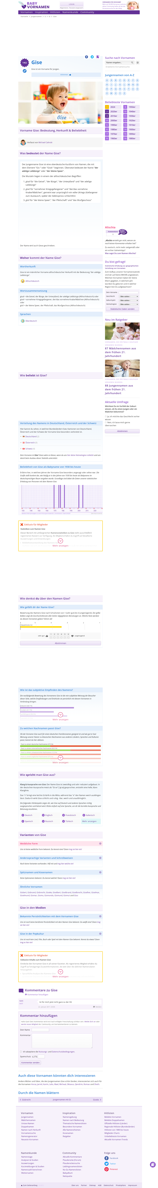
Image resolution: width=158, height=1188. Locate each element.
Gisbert (23, 892)
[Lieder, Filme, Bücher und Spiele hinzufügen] (100, 934)
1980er (113, 129)
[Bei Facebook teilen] (86, 57)
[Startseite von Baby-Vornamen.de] (33, 8)
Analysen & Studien (29, 1160)
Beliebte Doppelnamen (114, 1120)
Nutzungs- (43, 1051)
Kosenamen (68, 1133)
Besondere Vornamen (72, 1126)
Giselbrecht (77, 892)
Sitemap (92, 1185)
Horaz (33, 1084)
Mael (56, 1084)
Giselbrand (66, 892)
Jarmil (39, 1084)
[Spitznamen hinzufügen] (100, 872)
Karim (45, 1084)
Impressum (132, 1185)
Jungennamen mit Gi (62, 1099)
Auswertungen (27, 1163)
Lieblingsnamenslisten (72, 1166)
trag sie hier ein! (75, 849)
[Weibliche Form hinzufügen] (100, 843)
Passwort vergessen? (76, 8)
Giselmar (95, 892)
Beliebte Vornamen (112, 1117)
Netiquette (67, 1176)
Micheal (62, 1084)
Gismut (66, 895)
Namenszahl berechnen (31, 1169)
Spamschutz (25, 1056)
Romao (87, 1084)
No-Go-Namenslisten (72, 1169)
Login (71, 4)
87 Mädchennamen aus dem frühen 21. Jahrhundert (120, 352)
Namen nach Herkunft (31, 1130)
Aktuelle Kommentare (72, 1157)
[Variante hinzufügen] (100, 858)
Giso (76, 895)
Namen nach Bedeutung (73, 1120)
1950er (132, 107)
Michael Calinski (45, 142)
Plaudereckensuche (71, 1163)
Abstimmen (60, 643)
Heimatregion (111, 304)
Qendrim (79, 1084)
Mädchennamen (28, 1120)
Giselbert (57, 892)
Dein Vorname (111, 292)
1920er (132, 120)
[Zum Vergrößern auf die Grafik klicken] (60, 499)
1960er (113, 138)
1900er (132, 129)
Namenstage (26, 1157)
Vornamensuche (28, 1133)
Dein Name (25, 1030)
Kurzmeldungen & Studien (32, 1166)
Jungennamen (27, 1117)
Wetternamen (27, 1173)
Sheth (96, 1084)
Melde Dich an (90, 1021)
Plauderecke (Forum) (72, 1160)
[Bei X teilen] (92, 57)
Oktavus (70, 1084)
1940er (132, 111)
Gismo (40, 895)
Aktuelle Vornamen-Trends (116, 1139)
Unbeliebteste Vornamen (115, 1136)
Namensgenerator (29, 1136)
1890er (132, 134)
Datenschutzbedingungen (63, 1051)
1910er (132, 125)
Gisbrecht (41, 892)
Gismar (34, 895)
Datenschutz (108, 1185)
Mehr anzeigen (89, 821)
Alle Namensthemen (72, 1130)
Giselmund (25, 895)
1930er (132, 116)
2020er (113, 111)
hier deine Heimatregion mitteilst (80, 455)
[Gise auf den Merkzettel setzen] (97, 57)
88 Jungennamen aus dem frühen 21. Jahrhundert (119, 389)
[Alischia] (116, 236)
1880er (132, 138)
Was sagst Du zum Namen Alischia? (120, 253)
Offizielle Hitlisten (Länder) (115, 1123)
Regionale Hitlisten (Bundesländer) (119, 1126)
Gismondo (49, 895)
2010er (113, 116)
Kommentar (25, 1035)
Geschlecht (110, 296)
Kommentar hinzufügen (38, 994)
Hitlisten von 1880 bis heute (116, 1130)
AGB (99, 1185)
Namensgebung (70, 1117)
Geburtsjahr (111, 300)
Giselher (86, 892)
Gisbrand (32, 892)
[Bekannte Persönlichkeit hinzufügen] (100, 916)
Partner (84, 1185)
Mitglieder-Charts (112, 1133)
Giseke (49, 892)
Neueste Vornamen (29, 1139)
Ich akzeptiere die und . (49, 1051)
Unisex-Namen (27, 1123)
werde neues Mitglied (29, 1024)
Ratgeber (67, 1136)
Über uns (75, 1185)
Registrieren (64, 8)
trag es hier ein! (26, 942)
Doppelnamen (27, 1126)
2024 (112, 107)
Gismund (58, 895)
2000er (113, 120)
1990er (113, 125)
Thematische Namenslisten (75, 1123)
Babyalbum (68, 1173)
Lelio (51, 1084)
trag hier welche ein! (65, 863)
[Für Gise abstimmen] (70, 74)
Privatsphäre (121, 1185)
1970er (113, 134)
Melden (99, 1007)
